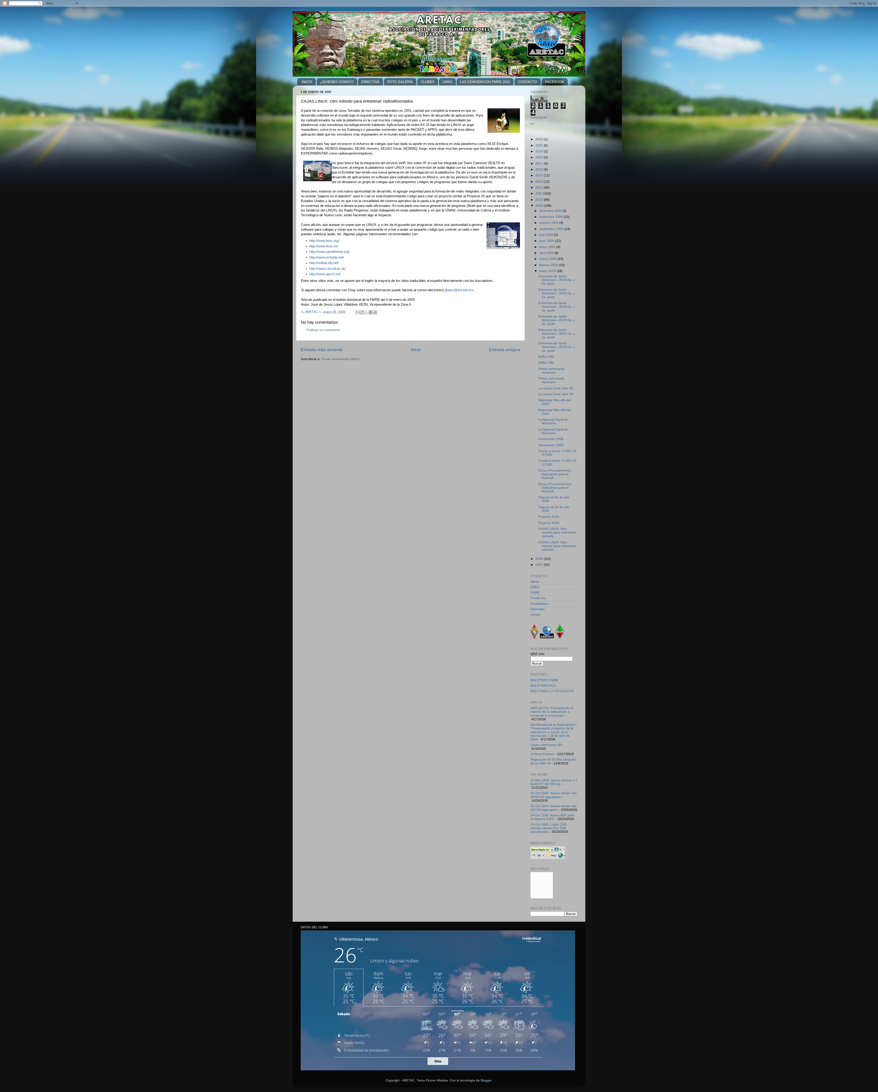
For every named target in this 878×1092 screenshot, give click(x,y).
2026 (539, 139)
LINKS (447, 82)
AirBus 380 (546, 356)
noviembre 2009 (551, 217)
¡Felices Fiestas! (542, 754)
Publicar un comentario (323, 330)
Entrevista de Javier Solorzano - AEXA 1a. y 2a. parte (556, 333)
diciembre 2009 (550, 211)
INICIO (307, 82)
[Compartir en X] (366, 312)
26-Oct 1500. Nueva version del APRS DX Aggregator (553, 794)
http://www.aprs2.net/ (325, 274)
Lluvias (535, 614)
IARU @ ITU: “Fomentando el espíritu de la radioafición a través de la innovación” (551, 711)
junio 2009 (547, 241)
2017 (539, 163)
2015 (539, 169)
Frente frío (538, 598)
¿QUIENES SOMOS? (336, 82)
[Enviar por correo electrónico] (358, 312)
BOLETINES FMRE (544, 680)
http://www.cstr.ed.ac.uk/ (327, 268)
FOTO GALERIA (400, 82)
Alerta (534, 581)
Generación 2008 (550, 439)
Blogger (486, 1080)
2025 (539, 145)
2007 (539, 564)
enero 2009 (548, 271)
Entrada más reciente (322, 349)
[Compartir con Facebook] (371, 312)
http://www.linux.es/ (323, 246)
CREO (535, 587)
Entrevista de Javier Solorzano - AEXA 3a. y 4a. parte (556, 306)
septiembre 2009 (552, 229)
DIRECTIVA (370, 82)
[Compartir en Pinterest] (375, 312)
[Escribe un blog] (362, 312)
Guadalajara (539, 603)
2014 (539, 175)
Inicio (416, 349)
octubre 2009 (549, 222)
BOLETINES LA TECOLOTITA (552, 691)
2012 (539, 187)
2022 (539, 157)
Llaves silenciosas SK (546, 745)
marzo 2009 (548, 259)
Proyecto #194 (548, 516)
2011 (539, 193)
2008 (539, 559)
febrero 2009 (549, 265)
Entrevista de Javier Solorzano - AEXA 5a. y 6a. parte (556, 280)
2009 (539, 205)
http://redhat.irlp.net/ (324, 263)
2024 (539, 151)
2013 (539, 181)
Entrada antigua (504, 349)
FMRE (535, 592)
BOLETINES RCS (543, 685)
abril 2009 (546, 253)
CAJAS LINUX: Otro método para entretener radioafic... (557, 532)
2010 (539, 199)
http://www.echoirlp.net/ (326, 257)
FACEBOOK (554, 82)
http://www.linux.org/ (324, 241)
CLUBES (427, 82)
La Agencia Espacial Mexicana (552, 421)
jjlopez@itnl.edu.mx (459, 290)
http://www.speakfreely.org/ (329, 252)
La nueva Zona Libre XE (555, 388)
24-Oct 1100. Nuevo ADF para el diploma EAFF (552, 817)
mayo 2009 (547, 247)
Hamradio (537, 609)
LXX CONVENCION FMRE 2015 (485, 82)
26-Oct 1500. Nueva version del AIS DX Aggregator (553, 808)
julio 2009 (546, 235)
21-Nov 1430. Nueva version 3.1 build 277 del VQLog (553, 782)
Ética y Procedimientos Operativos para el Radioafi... (554, 474)
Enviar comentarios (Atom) (340, 359)
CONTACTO (527, 82)
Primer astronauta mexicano (551, 370)
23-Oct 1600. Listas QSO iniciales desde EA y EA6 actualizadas (548, 828)
